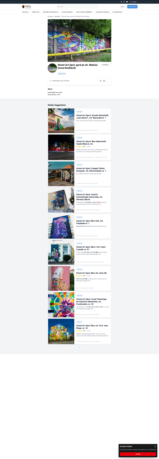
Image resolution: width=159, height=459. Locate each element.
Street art (57, 16)
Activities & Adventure (50, 12)
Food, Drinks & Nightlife (84, 12)
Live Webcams (117, 12)
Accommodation (67, 12)
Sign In (122, 7)
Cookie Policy (152, 449)
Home (51, 16)
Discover (25, 12)
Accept (138, 454)
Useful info (36, 12)
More (79, 347)
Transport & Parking (102, 12)
